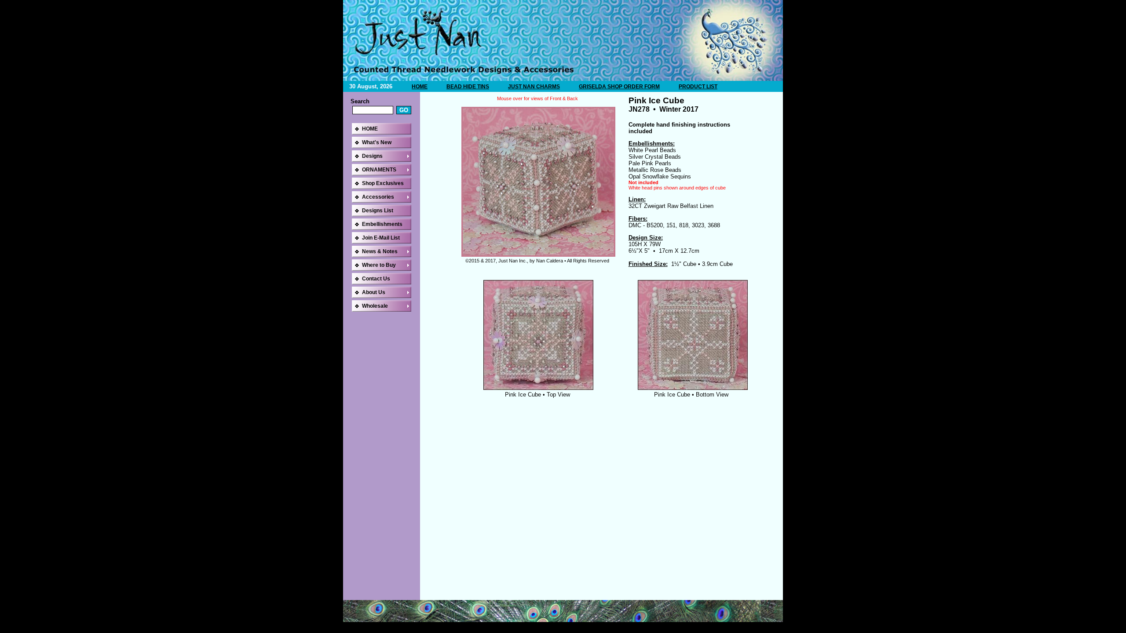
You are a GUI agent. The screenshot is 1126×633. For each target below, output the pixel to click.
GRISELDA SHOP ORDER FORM (619, 87)
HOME (420, 87)
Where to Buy (379, 265)
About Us (373, 292)
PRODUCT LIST (698, 87)
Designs (372, 156)
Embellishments (382, 224)
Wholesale (375, 306)
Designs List (377, 210)
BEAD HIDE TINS (467, 87)
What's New (376, 142)
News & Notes (380, 251)
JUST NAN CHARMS (534, 87)
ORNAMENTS (379, 170)
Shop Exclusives (383, 183)
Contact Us (376, 279)
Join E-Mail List (381, 238)
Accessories (378, 197)
